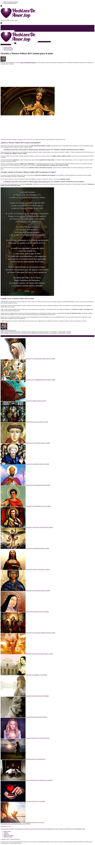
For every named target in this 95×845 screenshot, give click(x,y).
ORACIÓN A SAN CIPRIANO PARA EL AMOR (38, 485)
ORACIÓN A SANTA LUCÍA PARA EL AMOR (38, 569)
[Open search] (1, 23)
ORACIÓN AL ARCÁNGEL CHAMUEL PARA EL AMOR (40, 632)
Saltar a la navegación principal (11, 1)
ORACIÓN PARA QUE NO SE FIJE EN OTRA (38, 738)
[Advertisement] (47, 75)
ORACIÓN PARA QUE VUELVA (22, 823)
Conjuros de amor (62, 828)
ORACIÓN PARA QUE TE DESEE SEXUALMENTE (39, 780)
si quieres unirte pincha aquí (40, 149)
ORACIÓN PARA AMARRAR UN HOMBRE (37, 696)
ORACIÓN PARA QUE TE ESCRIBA (35, 801)
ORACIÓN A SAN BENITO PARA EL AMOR (37, 464)
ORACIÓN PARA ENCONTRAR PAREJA (36, 717)
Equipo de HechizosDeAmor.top (28, 62)
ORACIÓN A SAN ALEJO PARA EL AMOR (37, 422)
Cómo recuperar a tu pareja (34, 828)
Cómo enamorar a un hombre (7, 828)
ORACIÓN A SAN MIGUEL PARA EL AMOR (37, 548)
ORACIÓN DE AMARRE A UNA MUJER (36, 675)
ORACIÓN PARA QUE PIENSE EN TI (35, 759)
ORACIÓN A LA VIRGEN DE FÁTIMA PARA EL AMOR (40, 358)
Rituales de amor (81, 828)
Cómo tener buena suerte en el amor (49, 828)
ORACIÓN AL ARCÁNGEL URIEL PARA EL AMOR (39, 653)
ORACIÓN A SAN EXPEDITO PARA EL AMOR (38, 506)
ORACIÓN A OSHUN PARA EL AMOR (36, 400)
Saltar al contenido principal (10, 3)
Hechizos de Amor (9, 149)
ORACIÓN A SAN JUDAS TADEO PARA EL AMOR (39, 527)
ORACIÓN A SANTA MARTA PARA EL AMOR (38, 590)
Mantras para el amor (72, 828)
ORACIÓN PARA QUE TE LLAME (35, 822)
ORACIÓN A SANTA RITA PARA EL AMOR (37, 611)
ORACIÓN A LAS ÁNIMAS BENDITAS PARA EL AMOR (40, 379)
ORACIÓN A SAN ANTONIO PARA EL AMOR (38, 443)
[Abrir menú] (1, 6)
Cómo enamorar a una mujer (21, 828)
